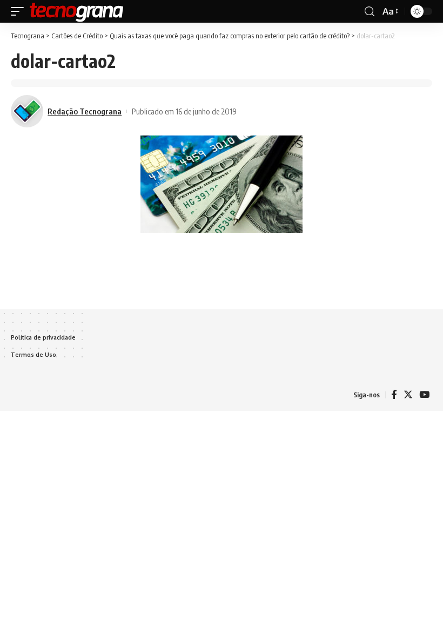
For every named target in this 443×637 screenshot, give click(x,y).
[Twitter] (408, 395)
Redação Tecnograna (85, 111)
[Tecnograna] (76, 11)
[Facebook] (394, 395)
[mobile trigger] (20, 11)
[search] (369, 11)
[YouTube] (424, 395)
